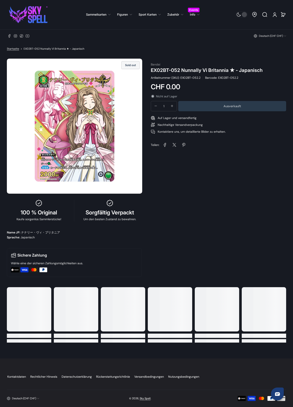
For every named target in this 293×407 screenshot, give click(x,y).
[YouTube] (27, 36)
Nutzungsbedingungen (183, 377)
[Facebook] (9, 36)
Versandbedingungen (149, 377)
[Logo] (28, 14)
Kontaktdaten (16, 377)
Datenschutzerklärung (77, 377)
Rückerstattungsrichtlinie (113, 377)
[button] (254, 14)
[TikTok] (21, 36)
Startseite (13, 49)
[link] (100, 14)
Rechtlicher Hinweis (43, 377)
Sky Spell (145, 398)
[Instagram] (15, 36)
